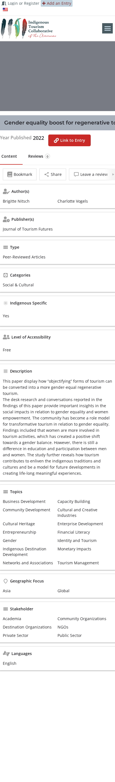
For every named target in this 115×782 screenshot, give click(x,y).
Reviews (38, 156)
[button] (107, 28)
